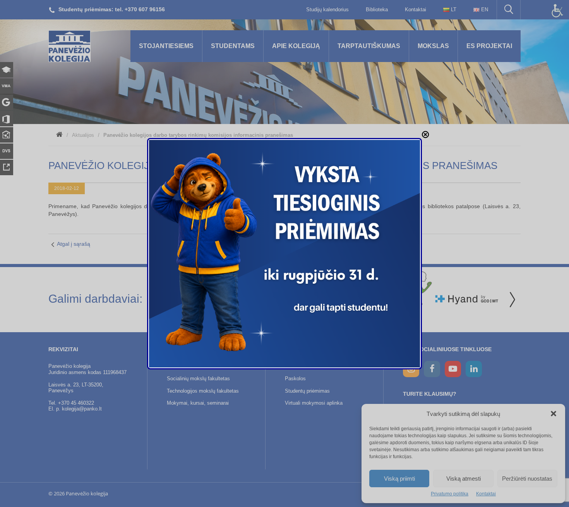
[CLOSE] (425, 134)
